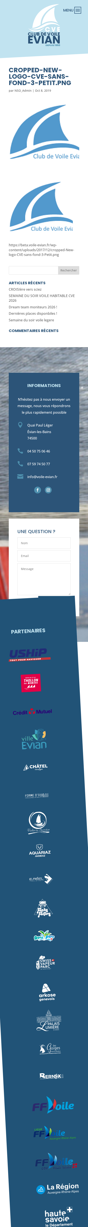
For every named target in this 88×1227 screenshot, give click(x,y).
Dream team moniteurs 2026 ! (33, 307)
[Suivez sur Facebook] (37, 490)
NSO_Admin (23, 90)
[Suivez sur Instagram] (48, 490)
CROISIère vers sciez (25, 289)
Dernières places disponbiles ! (33, 313)
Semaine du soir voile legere (31, 320)
